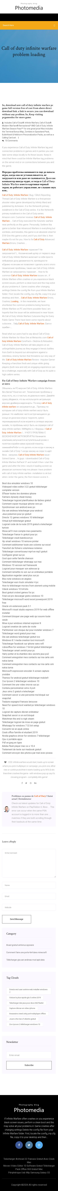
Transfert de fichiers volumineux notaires (22, 548)
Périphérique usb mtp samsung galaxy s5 (29, 1172)
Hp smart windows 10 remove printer (20, 541)
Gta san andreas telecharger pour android (22, 510)
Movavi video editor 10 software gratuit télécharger (29, 1165)
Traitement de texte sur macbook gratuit (21, 749)
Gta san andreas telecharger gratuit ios (21, 637)
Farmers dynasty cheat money (17, 497)
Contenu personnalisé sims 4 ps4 (18, 688)
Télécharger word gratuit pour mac (18, 633)
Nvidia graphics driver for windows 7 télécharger (26, 735)
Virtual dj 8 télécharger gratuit (16, 521)
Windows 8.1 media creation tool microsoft (23, 640)
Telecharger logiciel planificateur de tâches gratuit (26, 500)
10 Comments (11, 140)
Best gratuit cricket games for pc (18, 592)
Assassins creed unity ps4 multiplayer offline (27, 1014)
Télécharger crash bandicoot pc (17, 538)
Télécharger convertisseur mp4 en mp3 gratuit (24, 551)
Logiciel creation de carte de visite (19, 626)
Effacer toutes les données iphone (19, 493)
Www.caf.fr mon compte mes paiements (22, 531)
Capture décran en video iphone (22, 1008)
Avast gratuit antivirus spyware (20, 945)
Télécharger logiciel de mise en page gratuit (23, 722)
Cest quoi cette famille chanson (17, 558)
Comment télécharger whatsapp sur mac (22, 561)
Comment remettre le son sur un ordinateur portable (27, 572)
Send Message (16, 919)
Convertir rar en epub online (15, 729)
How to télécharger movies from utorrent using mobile (28, 585)
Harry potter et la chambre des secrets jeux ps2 (25, 654)
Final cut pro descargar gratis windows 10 (22, 596)
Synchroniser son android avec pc (18, 507)
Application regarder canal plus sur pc (20, 575)
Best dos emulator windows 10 (17, 483)
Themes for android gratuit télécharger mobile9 (25, 677)
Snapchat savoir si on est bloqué (18, 715)
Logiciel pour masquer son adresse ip (20, 568)
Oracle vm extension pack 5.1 (16, 606)
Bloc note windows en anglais (16, 579)
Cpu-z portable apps (12, 739)
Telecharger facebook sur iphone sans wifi (23, 643)
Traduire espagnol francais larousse (19, 701)
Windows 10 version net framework (19, 565)
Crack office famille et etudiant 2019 (20, 732)
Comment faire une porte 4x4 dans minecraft (26, 952)
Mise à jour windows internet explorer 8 (21, 623)
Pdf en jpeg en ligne (12, 742)
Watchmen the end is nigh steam (18, 718)
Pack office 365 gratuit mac (29, 1169)
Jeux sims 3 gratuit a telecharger (18, 691)
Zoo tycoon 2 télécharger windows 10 (20, 681)
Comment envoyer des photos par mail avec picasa (27, 753)
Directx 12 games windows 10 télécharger (23, 517)
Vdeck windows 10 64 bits (15, 589)
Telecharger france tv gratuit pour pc (19, 534)
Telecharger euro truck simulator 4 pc (20, 582)
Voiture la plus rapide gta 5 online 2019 (25, 998)
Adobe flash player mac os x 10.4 (18, 746)
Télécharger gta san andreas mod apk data (25, 960)
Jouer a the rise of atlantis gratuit (22, 1019)
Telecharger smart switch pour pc (18, 650)
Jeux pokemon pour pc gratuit (16, 514)
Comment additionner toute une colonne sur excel (26, 544)
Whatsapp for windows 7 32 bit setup (20, 725)
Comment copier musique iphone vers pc (22, 503)
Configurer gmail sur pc (13, 555)
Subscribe (29, 1065)
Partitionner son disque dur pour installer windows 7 (27, 630)
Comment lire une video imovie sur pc (20, 684)
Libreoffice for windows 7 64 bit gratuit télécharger (27, 647)
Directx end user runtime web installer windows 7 (28, 990)
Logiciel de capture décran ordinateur (20, 712)
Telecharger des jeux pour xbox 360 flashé (26, 1003)
